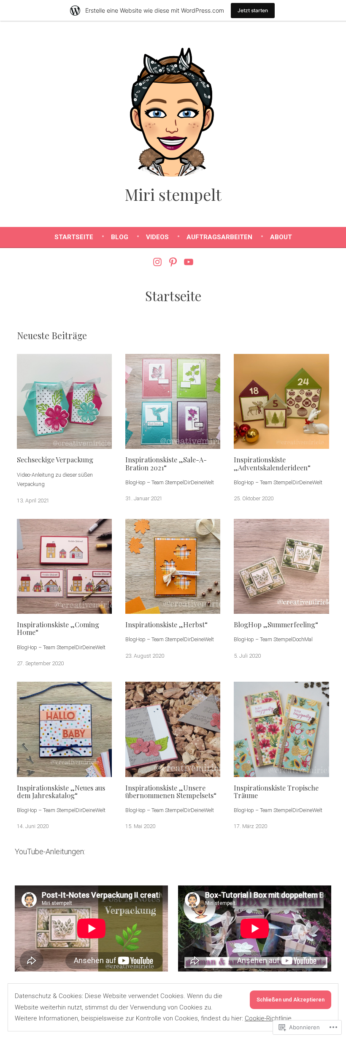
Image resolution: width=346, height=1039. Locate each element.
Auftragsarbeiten (219, 237)
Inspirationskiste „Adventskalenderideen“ (272, 463)
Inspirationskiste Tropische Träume (276, 791)
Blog (119, 237)
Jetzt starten (253, 10)
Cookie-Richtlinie (268, 1018)
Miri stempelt (173, 194)
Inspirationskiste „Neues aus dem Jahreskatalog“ (61, 791)
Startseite (73, 237)
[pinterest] (173, 261)
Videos (157, 237)
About (281, 237)
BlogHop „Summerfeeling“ (276, 624)
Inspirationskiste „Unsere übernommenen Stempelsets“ (170, 791)
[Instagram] (158, 261)
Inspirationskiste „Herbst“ (166, 624)
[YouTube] (187, 261)
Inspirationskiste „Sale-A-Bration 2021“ (166, 463)
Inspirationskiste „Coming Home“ (58, 628)
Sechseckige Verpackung (55, 459)
